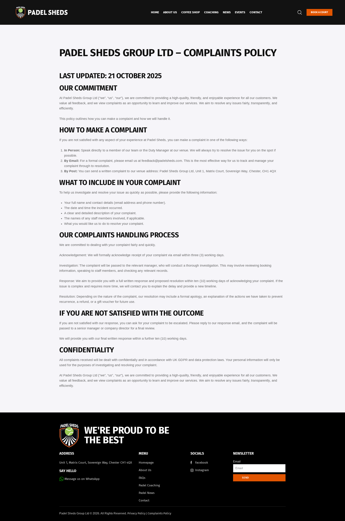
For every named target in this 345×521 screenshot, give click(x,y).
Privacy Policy (136, 513)
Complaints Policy (159, 513)
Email (237, 461)
